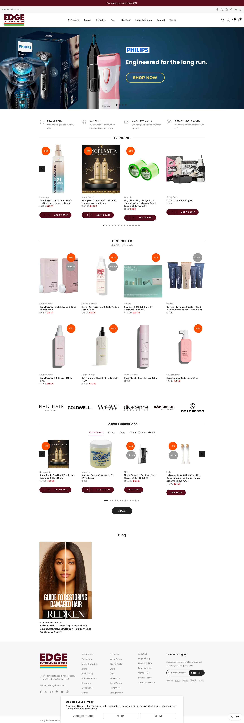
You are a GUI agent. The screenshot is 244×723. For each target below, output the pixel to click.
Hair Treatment (89, 678)
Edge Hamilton (145, 663)
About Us (142, 653)
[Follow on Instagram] (226, 9)
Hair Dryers (115, 687)
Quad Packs (116, 683)
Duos (112, 673)
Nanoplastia (87, 197)
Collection (101, 20)
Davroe (127, 303)
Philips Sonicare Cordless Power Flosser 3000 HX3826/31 (140, 476)
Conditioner (87, 687)
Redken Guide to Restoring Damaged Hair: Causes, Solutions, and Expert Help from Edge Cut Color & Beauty (65, 629)
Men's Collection (143, 20)
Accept (120, 716)
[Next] (202, 169)
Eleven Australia (89, 303)
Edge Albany (144, 658)
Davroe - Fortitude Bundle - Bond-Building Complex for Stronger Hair (184, 308)
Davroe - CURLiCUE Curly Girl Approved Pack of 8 (138, 308)
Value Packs (116, 659)
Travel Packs (116, 664)
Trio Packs (115, 678)
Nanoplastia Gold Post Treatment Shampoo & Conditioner (99, 202)
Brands (87, 20)
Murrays (86, 472)
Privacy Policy (145, 677)
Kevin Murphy (46, 303)
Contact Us (143, 672)
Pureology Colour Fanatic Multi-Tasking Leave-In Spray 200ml (55, 202)
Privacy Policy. (90, 708)
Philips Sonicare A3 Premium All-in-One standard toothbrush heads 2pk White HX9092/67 (184, 478)
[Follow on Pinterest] (231, 9)
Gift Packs (115, 654)
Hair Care (125, 20)
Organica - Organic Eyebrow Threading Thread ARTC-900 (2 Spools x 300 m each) (140, 203)
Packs (113, 20)
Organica (128, 197)
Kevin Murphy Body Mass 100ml (182, 378)
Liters (112, 668)
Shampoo (86, 683)
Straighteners (116, 692)
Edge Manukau (145, 668)
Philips (127, 472)
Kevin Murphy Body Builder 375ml (141, 378)
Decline (158, 716)
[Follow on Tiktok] (240, 9)
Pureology (44, 197)
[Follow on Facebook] (217, 9)
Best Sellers (87, 673)
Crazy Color (172, 197)
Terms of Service (146, 682)
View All (122, 510)
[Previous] (42, 169)
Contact (161, 20)
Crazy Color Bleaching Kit (179, 200)
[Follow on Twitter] (222, 9)
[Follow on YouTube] (236, 9)
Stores (173, 20)
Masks (85, 692)
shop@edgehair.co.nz (11, 9)
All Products (73, 20)
